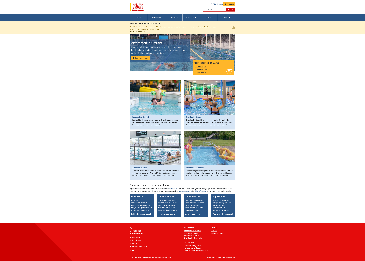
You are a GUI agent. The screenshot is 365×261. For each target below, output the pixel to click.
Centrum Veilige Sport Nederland (196, 250)
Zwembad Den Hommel (192, 231)
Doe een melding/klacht (192, 246)
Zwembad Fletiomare (191, 236)
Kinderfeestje (200, 72)
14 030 (134, 243)
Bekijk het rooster (137, 32)
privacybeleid (212, 257)
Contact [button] (226, 17)
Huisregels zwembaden (192, 248)
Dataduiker (167, 257)
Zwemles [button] (173, 17)
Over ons (214, 231)
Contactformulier (217, 233)
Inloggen (230, 4)
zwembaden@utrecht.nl (140, 246)
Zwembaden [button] (155, 17)
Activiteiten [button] (190, 17)
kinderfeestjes (200, 191)
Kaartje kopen (200, 67)
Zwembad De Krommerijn (193, 238)
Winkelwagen (217, 4)
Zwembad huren (201, 69)
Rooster (209, 17)
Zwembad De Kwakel (191, 233)
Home (138, 17)
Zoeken (230, 9)
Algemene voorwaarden (226, 257)
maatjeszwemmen (185, 191)
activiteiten (173, 189)
